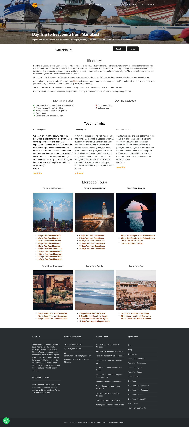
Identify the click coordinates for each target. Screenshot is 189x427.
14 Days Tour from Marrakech (50, 256)
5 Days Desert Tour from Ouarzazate (52, 318)
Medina (76, 81)
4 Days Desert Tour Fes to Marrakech (136, 318)
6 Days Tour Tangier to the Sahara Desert (138, 235)
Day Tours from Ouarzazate (138, 390)
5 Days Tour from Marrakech (49, 243)
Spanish (119, 49)
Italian (133, 49)
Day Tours (99, 4)
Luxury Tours (125, 4)
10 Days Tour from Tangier (132, 240)
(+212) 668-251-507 (74, 344)
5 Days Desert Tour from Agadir (92, 313)
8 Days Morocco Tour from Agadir (93, 316)
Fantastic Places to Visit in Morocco (110, 356)
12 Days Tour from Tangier (132, 243)
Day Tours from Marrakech (138, 385)
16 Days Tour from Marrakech (50, 259)
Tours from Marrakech (136, 358)
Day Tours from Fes (135, 394)
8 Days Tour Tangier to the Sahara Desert (138, 238)
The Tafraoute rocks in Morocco (108, 400)
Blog (142, 4)
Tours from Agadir (135, 367)
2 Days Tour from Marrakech (49, 235)
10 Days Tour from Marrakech (50, 251)
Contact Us (151, 4)
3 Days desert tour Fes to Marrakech (136, 316)
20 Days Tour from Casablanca (92, 248)
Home (91, 4)
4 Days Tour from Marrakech (49, 240)
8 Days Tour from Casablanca (91, 238)
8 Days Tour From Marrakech (50, 248)
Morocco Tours (112, 4)
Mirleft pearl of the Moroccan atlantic (110, 404)
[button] (6, 420)
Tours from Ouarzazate (137, 408)
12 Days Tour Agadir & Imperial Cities (94, 321)
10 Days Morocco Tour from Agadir (93, 318)
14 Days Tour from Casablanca (92, 246)
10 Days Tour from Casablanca (92, 240)
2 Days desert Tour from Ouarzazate (52, 313)
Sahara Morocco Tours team (102, 422)
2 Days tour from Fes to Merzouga (135, 313)
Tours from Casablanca (137, 363)
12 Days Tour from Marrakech (50, 254)
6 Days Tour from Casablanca (91, 235)
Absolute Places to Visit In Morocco (109, 351)
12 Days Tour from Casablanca (92, 243)
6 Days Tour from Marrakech (49, 246)
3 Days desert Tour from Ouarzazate (52, 316)
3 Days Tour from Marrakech (49, 238)
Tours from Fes (134, 376)
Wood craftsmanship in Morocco (108, 381)
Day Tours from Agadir (137, 399)
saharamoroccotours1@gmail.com (77, 356)
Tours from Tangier (135, 372)
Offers (135, 4)
